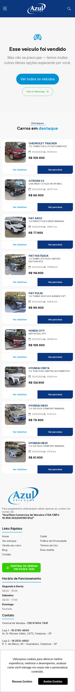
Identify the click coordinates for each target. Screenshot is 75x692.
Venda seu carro (11, 545)
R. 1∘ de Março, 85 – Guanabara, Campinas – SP (29, 643)
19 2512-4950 (20, 640)
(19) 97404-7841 (37, 623)
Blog (4, 549)
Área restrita (47, 549)
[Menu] (5, 9)
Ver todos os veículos (37, 79)
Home (5, 536)
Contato (6, 554)
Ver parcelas (55, 169)
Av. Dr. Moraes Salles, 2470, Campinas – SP (27, 633)
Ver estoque (9, 540)
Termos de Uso (49, 545)
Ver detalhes (20, 169)
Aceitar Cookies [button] (52, 681)
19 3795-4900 (20, 630)
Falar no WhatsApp (36, 91)
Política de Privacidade (53, 540)
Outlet (43, 536)
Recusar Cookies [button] (22, 681)
